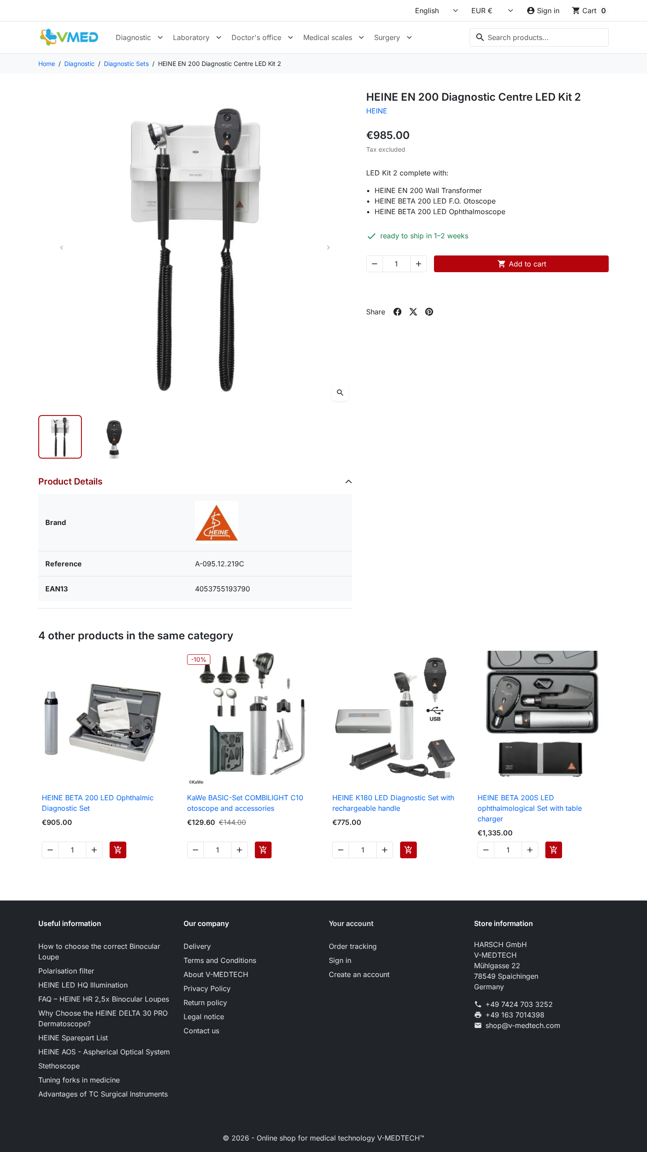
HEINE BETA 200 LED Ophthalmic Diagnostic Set (98, 803)
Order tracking (353, 946)
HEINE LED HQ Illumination (83, 985)
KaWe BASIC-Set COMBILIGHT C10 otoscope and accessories (245, 803)
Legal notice (204, 1016)
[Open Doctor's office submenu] (290, 37)
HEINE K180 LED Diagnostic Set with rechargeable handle (393, 803)
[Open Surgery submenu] (409, 37)
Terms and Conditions (220, 960)
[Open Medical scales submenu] (361, 37)
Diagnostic (133, 37)
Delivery (197, 946)
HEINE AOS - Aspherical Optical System (104, 1051)
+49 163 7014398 (514, 1014)
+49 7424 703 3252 (519, 1004)
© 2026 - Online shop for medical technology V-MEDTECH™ (323, 1138)
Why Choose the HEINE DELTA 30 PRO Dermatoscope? (103, 1018)
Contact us (201, 1030)
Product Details (70, 481)
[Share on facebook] (397, 312)
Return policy (205, 1002)
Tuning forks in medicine (79, 1079)
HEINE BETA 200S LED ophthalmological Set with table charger (530, 808)
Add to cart (521, 263)
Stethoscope (59, 1065)
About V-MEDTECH (216, 974)
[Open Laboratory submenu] (218, 37)
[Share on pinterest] (429, 312)
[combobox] (539, 37)
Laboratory (191, 37)
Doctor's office (256, 37)
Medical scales (327, 37)
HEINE (376, 110)
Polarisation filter (66, 970)
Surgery (387, 37)
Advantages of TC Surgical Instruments (103, 1094)
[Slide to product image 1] (60, 437)
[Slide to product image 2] (114, 437)
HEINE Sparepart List (73, 1037)
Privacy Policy (207, 988)
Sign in (340, 960)
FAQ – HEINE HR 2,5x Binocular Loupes (103, 999)
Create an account (359, 974)
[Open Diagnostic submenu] (160, 37)
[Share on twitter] (413, 312)
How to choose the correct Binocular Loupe (99, 951)
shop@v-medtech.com (522, 1025)
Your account (351, 923)
